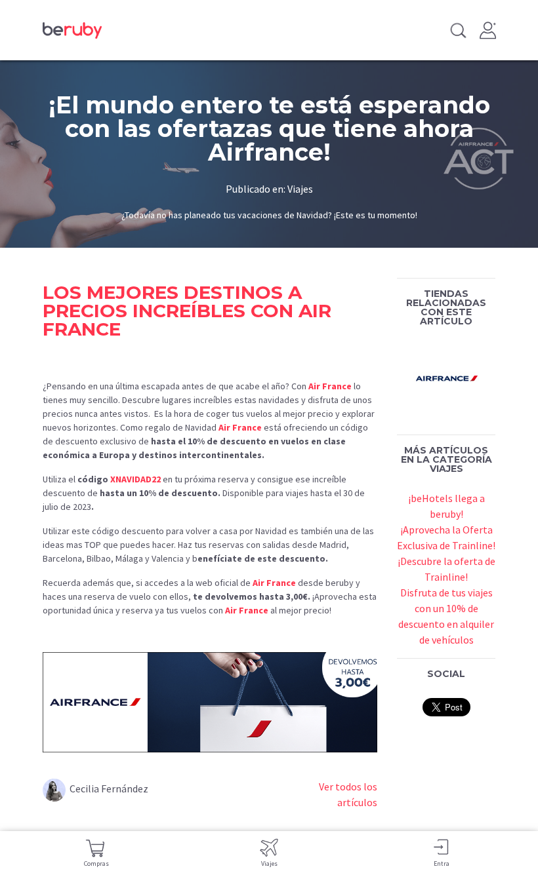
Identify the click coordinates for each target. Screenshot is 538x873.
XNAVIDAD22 (135, 479)
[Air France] (446, 376)
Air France (330, 386)
